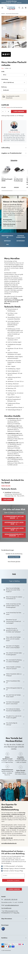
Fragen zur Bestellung (14, 581)
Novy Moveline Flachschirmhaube (12, 13)
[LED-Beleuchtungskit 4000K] (7, 169)
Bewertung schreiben (14, 557)
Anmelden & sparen (13, 880)
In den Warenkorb (19, 111)
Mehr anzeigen (7, 499)
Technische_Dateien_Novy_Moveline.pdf (14, 529)
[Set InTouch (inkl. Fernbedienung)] (19, 169)
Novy (2, 68)
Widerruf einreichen (14, 889)
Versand (8, 107)
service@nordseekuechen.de (12, 905)
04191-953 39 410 (5, 2)
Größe (2, 71)
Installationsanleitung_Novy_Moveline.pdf (14, 534)
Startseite (3, 13)
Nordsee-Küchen (8, 950)
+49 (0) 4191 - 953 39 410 (10, 899)
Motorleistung (4, 79)
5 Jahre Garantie (5, 486)
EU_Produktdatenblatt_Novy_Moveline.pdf (14, 517)
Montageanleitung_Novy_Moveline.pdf (14, 523)
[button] (25, 7)
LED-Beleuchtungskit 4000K (6, 180)
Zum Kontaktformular (6, 908)
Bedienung (4, 87)
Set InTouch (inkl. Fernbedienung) (18, 180)
